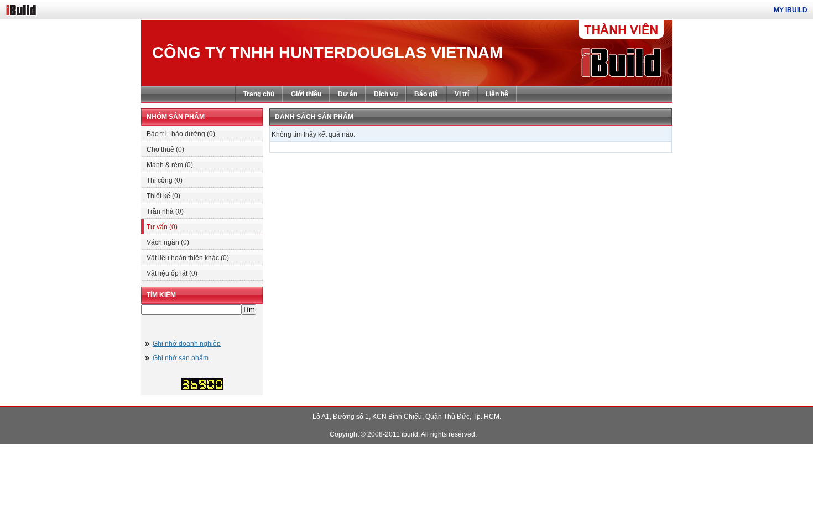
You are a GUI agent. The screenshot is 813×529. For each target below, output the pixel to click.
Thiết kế (163, 196)
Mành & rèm (170, 165)
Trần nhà (165, 211)
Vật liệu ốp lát (172, 273)
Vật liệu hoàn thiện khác (188, 258)
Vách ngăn (168, 242)
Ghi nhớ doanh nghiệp (187, 344)
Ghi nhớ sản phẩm (181, 358)
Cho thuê (165, 149)
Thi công (165, 180)
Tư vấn (162, 227)
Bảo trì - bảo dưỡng (181, 134)
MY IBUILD (790, 10)
